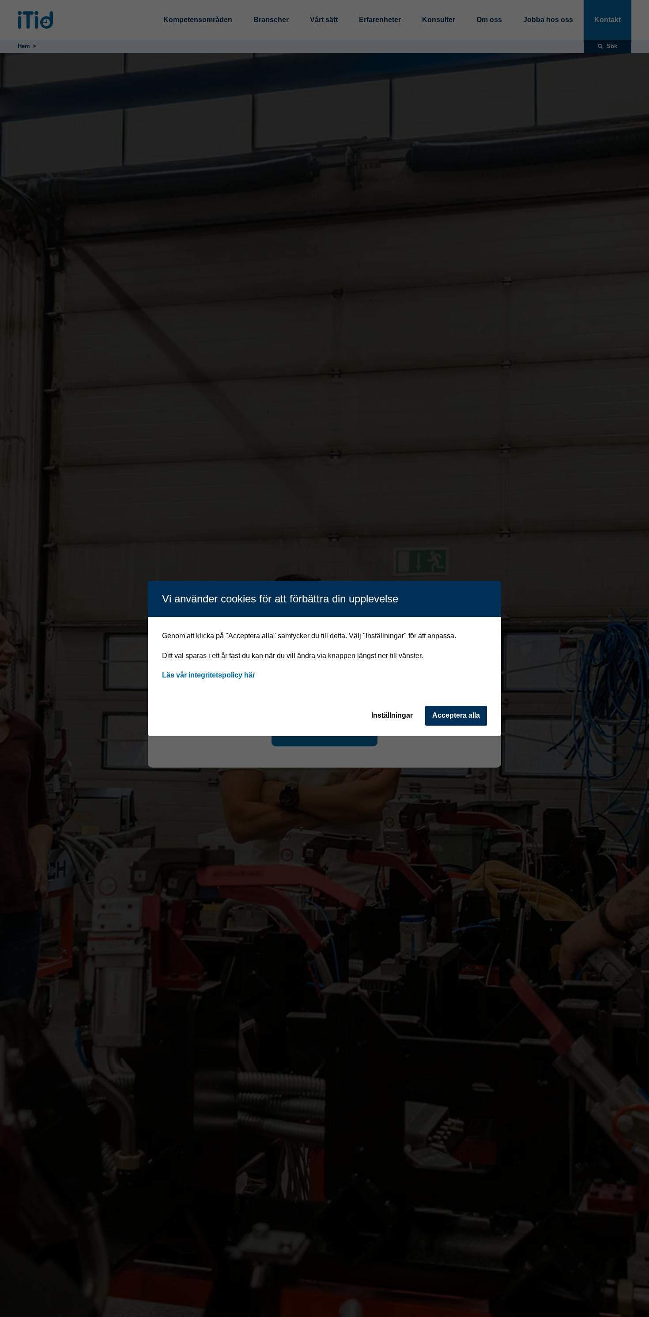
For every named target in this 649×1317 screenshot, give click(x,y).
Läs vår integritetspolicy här (208, 675)
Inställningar (392, 715)
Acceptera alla (456, 715)
